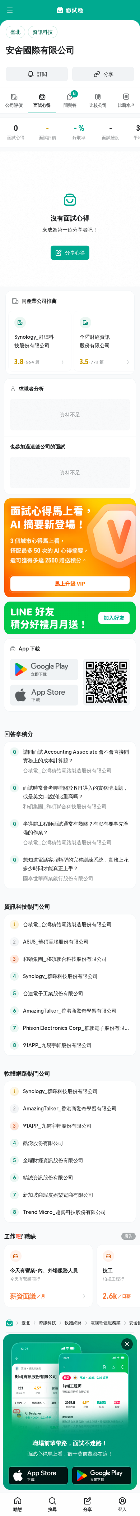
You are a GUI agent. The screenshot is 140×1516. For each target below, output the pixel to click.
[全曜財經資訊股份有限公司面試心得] (105, 341)
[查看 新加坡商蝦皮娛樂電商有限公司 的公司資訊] (70, 1195)
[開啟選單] (10, 10)
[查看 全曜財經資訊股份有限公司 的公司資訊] (70, 1160)
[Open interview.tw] (9, 1322)
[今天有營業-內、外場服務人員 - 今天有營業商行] (48, 1276)
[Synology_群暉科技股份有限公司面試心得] (40, 341)
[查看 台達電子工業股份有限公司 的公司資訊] (70, 993)
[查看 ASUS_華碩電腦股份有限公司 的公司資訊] (70, 941)
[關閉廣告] (127, 1344)
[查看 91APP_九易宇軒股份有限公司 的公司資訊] (70, 1045)
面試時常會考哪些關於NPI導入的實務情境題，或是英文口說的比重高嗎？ (75, 792)
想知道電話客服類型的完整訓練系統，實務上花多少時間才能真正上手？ (76, 864)
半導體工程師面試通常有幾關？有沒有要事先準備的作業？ (76, 828)
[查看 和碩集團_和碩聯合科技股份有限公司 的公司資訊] (70, 959)
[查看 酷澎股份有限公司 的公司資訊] (70, 1143)
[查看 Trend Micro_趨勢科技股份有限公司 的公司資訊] (70, 1212)
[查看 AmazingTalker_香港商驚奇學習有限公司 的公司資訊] (70, 1010)
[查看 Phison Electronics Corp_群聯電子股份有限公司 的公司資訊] (70, 1028)
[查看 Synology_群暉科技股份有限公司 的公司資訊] (70, 976)
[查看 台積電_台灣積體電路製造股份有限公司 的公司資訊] (70, 924)
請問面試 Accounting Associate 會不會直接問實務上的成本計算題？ (76, 756)
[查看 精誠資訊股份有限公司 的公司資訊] (70, 1177)
